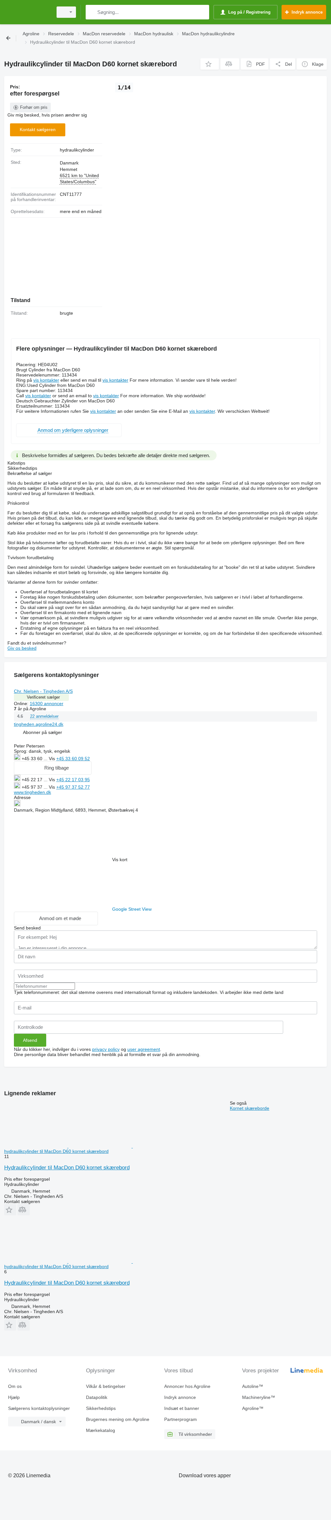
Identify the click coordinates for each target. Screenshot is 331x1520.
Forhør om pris (34, 107)
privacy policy (106, 1049)
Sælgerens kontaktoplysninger (39, 1408)
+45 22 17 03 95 (73, 779)
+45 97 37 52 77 (73, 787)
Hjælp (14, 1397)
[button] (209, 64)
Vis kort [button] (119, 859)
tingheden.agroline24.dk (38, 724)
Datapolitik (96, 1397)
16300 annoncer (46, 703)
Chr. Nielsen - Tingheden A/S (43, 691)
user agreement (143, 1049)
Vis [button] (52, 758)
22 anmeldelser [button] (44, 716)
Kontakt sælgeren (38, 129)
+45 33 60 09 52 (73, 758)
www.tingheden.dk (32, 792)
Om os (15, 1386)
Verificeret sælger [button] (43, 697)
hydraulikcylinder (77, 149)
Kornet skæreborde (249, 1108)
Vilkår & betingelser (105, 1386)
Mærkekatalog (100, 1430)
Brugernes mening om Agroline (117, 1419)
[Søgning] (92, 12)
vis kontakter (46, 380)
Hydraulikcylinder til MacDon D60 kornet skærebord (67, 1168)
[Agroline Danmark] (27, 12)
